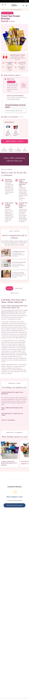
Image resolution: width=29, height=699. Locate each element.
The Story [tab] (9, 288)
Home (3, 9)
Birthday (7, 9)
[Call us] (23, 5)
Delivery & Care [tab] (14, 293)
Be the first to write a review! (14, 505)
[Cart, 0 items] (26, 5)
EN (25, 1)
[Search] (5, 4)
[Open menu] (2, 4)
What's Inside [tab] (18, 288)
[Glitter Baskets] (14, 5)
